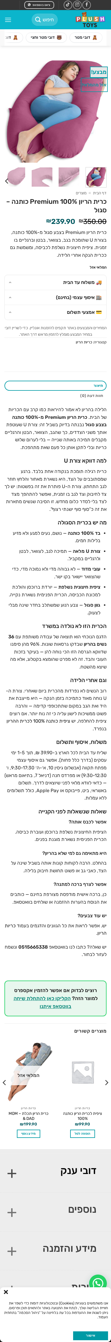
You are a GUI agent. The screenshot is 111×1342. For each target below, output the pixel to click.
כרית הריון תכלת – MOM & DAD (29, 1116)
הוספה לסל (83, 1134)
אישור (90, 1335)
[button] (6, 1292)
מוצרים (81, 192)
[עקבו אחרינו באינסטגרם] (77, 5)
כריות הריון (84, 342)
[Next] (9, 110)
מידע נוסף (28, 1134)
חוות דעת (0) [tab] (91, 395)
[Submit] (38, 19)
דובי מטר (86, 37)
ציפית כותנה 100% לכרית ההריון (38, 721)
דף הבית (100, 192)
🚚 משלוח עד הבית (82, 282)
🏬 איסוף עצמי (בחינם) (79, 297)
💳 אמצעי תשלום (84, 312)
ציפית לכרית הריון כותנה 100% (82, 1116)
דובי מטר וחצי (46, 37)
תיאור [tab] (98, 385)
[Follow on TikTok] (68, 5)
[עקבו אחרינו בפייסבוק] (86, 5)
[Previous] (97, 110)
